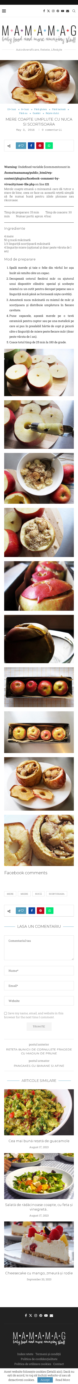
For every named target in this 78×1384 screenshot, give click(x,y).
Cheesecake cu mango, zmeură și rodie (39, 1273)
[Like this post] (22, 145)
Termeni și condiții (48, 1354)
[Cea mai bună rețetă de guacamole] (39, 1112)
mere (10, 893)
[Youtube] (62, 11)
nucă (38, 893)
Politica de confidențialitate (39, 1359)
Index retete (25, 1354)
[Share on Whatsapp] (49, 145)
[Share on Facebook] (31, 145)
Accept (45, 1380)
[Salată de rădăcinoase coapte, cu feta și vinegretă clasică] (39, 1176)
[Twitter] (48, 11)
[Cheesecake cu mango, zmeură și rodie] (39, 1244)
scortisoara (56, 893)
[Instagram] (53, 11)
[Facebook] (44, 11)
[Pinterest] (58, 11)
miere (24, 893)
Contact (58, 1364)
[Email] (67, 11)
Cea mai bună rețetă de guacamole (39, 1141)
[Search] (74, 11)
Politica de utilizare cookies (32, 1364)
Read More (63, 1379)
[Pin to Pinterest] (40, 145)
